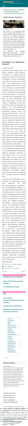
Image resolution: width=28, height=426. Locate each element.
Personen (10, 348)
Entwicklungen (11, 350)
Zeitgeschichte (11, 346)
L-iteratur (10, 339)
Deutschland (11, 320)
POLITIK (10, 318)
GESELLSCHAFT (12, 327)
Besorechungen (12, 325)
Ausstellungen (11, 341)
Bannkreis (10, 266)
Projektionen (11, 332)
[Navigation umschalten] (3, 6)
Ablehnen (12, 424)
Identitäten (10, 330)
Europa (10, 322)
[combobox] (10, 357)
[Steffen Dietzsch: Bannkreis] (13, 24)
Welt (9, 323)
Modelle (10, 329)
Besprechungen (12, 334)
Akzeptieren (4, 424)
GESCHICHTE (11, 345)
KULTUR (10, 336)
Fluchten (10, 338)
